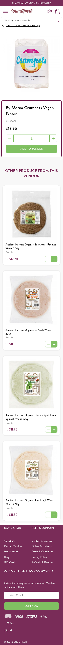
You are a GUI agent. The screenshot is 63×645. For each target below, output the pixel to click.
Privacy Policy (39, 557)
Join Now (31, 605)
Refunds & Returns (42, 562)
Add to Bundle (31, 148)
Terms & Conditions (42, 552)
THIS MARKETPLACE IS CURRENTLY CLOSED (31, 3)
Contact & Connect (42, 541)
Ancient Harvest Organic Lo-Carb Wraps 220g (28, 332)
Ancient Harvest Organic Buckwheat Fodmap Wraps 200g (31, 246)
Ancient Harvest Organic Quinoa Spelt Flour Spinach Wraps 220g (31, 417)
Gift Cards (10, 562)
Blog (6, 557)
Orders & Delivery (42, 546)
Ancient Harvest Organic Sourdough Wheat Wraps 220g (30, 502)
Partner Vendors (13, 546)
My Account (11, 552)
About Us (9, 541)
